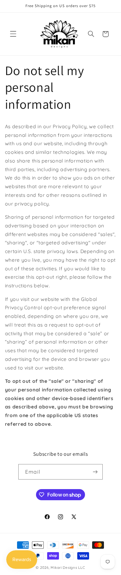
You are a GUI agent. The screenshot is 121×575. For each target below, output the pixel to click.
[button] (13, 34)
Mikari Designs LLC (68, 567)
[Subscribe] (95, 471)
